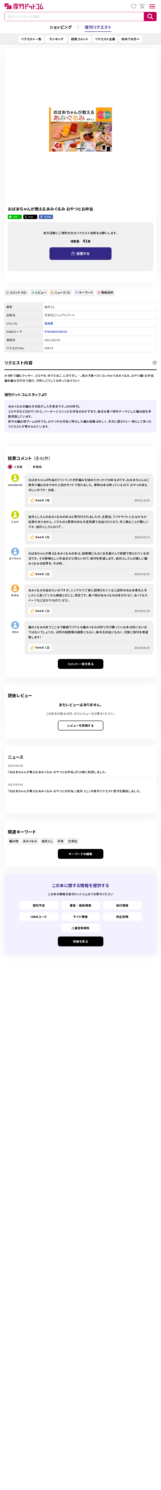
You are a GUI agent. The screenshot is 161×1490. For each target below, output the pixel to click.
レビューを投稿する (80, 725)
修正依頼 (122, 917)
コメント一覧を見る (80, 664)
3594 (15, 631)
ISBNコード (39, 917)
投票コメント (79, 39)
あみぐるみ (30, 841)
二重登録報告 (80, 928)
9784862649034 (55, 331)
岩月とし (47, 841)
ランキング (56, 39)
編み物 (13, 841)
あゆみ (15, 595)
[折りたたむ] (155, 363)
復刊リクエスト (98, 27)
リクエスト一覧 (31, 39)
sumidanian (15, 484)
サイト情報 (80, 917)
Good (42, 500)
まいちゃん (15, 558)
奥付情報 (122, 905)
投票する (83, 253)
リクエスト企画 (105, 39)
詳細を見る (80, 941)
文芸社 (72, 841)
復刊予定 (39, 905)
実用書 (48, 323)
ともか (15, 521)
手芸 (60, 841)
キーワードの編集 (80, 854)
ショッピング (60, 27)
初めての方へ (131, 39)
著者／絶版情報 (80, 905)
